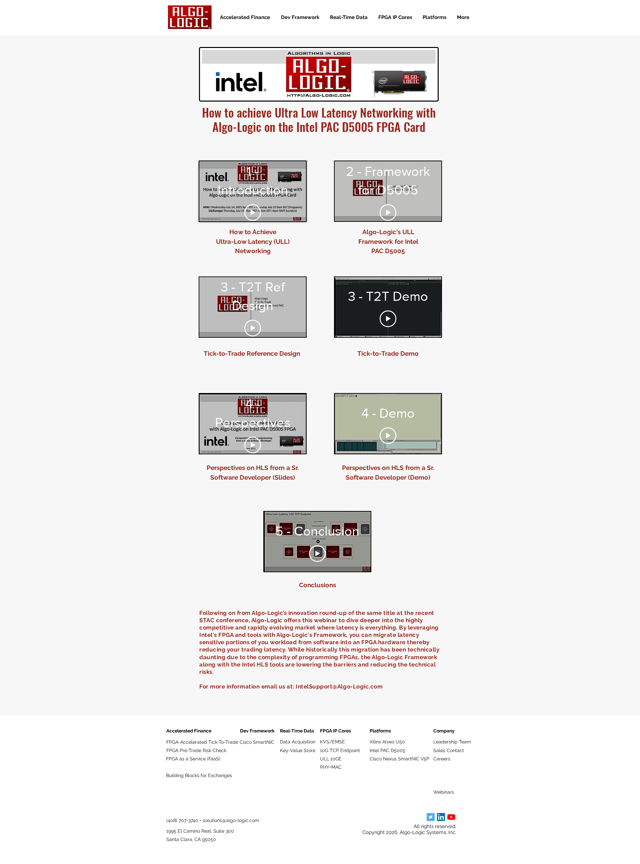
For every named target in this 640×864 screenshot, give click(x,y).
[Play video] (252, 212)
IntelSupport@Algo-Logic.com (339, 686)
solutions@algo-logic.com (231, 820)
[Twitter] (431, 817)
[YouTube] (451, 817)
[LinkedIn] (441, 817)
